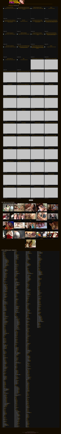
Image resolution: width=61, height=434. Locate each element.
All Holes (4, 257)
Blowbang (4, 331)
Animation (4, 279)
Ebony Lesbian (16, 257)
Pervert (26, 332)
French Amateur (16, 306)
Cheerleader (4, 363)
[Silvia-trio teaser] (51, 90)
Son (26, 413)
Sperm (26, 417)
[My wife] (51, 52)
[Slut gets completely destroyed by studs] (37, 180)
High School (15, 359)
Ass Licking (4, 294)
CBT (3, 349)
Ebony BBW (15, 256)
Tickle (38, 280)
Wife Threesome (39, 320)
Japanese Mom (16, 390)
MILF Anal (27, 263)
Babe (3, 305)
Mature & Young (28, 275)
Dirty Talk (4, 417)
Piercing (27, 336)
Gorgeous (15, 337)
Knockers (15, 401)
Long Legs (27, 257)
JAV (14, 384)
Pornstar (27, 344)
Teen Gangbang (39, 272)
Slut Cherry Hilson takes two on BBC (51, 135)
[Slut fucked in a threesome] (10, 52)
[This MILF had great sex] (10, 39)
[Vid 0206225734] (10, 90)
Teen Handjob (39, 273)
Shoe (26, 392)
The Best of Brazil (9, 148)
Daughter (4, 412)
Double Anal (4, 423)
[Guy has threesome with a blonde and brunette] (10, 26)
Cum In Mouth (4, 397)
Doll (3, 420)
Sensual (27, 387)
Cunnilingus (4, 406)
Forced (15, 301)
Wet (37, 311)
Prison (26, 347)
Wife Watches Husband (40, 321)
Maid (26, 267)
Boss (3, 336)
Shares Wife (27, 390)
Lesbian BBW (15, 412)
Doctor (3, 418)
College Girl (4, 376)
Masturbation (27, 272)
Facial (15, 272)
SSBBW (27, 379)
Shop (26, 393)
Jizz (14, 396)
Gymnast (15, 344)
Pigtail (26, 337)
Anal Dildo (4, 272)
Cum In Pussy (4, 398)
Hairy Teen (15, 350)
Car (3, 354)
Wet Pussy (38, 312)
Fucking (15, 311)
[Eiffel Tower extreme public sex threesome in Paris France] (10, 116)
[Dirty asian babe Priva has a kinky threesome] (23, 193)
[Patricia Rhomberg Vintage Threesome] (23, 13)
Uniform (38, 299)
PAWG (26, 316)
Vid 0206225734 (10, 84)
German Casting (16, 320)
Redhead (27, 365)
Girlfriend (15, 332)
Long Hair (27, 256)
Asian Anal (4, 285)
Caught (3, 359)
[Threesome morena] (37, 129)
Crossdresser (4, 390)
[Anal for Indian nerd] (10, 64)
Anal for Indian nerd (10, 58)
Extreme (15, 269)
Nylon (26, 304)
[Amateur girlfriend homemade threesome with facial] (10, 103)
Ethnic (15, 263)
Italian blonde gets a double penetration (51, 58)
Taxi (37, 267)
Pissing (26, 338)
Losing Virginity (27, 259)
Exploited (15, 268)
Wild (37, 322)
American (4, 267)
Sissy (26, 398)
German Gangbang (16, 322)
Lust (26, 261)
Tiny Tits (38, 283)
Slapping (27, 401)
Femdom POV (16, 285)
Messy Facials (27, 280)
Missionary (27, 284)
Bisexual (4, 326)
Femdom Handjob (16, 284)
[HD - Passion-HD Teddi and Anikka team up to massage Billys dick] (37, 154)
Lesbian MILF (15, 420)
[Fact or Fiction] (23, 129)
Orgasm (27, 312)
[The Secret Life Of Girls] (10, 13)
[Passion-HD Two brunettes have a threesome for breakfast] (10, 180)
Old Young (27, 309)
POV (26, 317)
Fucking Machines (16, 312)
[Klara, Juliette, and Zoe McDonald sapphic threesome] (23, 52)
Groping (15, 341)
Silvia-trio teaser (51, 84)
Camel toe (4, 352)
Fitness (15, 295)
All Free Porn (11, 5)
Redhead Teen (27, 366)
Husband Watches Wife (17, 374)
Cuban (3, 391)
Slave (26, 402)
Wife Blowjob (38, 316)
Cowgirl (4, 386)
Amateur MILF (4, 263)
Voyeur (38, 307)
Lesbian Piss (15, 425)
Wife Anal (38, 315)
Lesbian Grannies (16, 417)
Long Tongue (27, 258)
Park (26, 325)
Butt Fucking (4, 348)
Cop (3, 380)
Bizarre (3, 328)
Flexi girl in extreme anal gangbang (10, 135)
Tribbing (38, 291)
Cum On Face (4, 401)
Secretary (27, 384)
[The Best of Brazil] (10, 154)
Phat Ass (27, 334)
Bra (3, 337)
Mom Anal (27, 288)
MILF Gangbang (28, 264)
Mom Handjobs (27, 290)
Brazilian (4, 338)
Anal (3, 268)
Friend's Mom (15, 310)
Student (38, 257)
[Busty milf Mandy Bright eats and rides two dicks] (51, 77)
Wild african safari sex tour (10, 161)
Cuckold (4, 392)
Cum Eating (4, 395)
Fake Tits (15, 274)
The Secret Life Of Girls (10, 7)
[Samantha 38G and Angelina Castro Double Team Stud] (37, 77)
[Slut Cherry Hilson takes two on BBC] (51, 141)
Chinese (4, 364)
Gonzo (15, 336)
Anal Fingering (4, 273)
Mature (26, 274)
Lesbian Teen (27, 252)
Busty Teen (4, 347)
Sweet (38, 261)
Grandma (15, 339)
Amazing (4, 266)
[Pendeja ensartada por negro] (37, 13)
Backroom (4, 307)
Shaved (27, 391)
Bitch (3, 327)
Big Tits (3, 323)
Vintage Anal (38, 304)
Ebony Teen (15, 259)
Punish (26, 353)
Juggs (15, 397)
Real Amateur (27, 363)
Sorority (27, 414)
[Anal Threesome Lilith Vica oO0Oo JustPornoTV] (37, 26)
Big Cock (4, 320)
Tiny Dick (38, 282)
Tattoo (38, 266)
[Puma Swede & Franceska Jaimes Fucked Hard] (23, 77)
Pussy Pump (27, 359)
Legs (14, 409)
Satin (26, 380)
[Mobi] (23, 64)
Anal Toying (4, 277)
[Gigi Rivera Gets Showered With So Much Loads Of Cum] (51, 129)
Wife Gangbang (39, 317)
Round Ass (27, 375)
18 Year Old (4, 251)
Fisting (15, 294)
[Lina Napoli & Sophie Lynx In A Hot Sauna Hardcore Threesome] (37, 64)
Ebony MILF (15, 258)
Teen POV (38, 275)
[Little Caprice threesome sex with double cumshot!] (37, 141)
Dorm (3, 422)
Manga (26, 269)
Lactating (15, 403)
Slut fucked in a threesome (10, 45)
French (15, 305)
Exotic (15, 267)
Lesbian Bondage (16, 414)
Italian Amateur (16, 380)
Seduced (27, 385)
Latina (15, 406)
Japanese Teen (16, 392)
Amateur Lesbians (5, 262)
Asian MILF (4, 290)
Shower (27, 395)
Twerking (38, 294)
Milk (26, 282)
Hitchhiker (15, 360)
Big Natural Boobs (5, 321)
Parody (26, 326)
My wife (51, 45)
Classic (3, 369)
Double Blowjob (5, 424)
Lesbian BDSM (16, 413)
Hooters (15, 364)
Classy (3, 371)
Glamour (15, 333)
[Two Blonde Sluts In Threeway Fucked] (51, 167)
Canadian (4, 353)
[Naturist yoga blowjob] (51, 180)
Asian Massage (4, 291)
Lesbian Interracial (16, 419)
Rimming (27, 370)
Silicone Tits (27, 397)
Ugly (37, 295)
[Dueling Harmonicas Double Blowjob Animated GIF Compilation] (51, 39)
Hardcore (15, 355)
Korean (15, 402)
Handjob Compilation (16, 352)
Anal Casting (4, 269)
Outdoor (27, 315)
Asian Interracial (5, 288)
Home (15, 361)
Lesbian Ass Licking (16, 411)
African (3, 256)
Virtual (38, 305)
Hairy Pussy (15, 349)
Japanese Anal (16, 387)
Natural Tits (27, 296)
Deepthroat (4, 413)
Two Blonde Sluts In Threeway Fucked (51, 161)
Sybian (38, 263)
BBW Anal (4, 301)
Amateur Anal (4, 259)
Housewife (15, 370)
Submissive (38, 258)
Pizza (26, 339)
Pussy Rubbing (27, 360)
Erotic (15, 261)
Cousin (3, 385)
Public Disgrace (27, 350)
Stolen (26, 425)
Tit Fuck (38, 284)
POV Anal (27, 318)
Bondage (4, 334)
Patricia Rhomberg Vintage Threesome (23, 7)
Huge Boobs (15, 371)
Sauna (26, 381)
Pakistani (27, 322)
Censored (4, 361)
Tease (38, 269)
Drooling (15, 251)
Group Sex (15, 342)
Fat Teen (15, 280)
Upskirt (38, 300)
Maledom (27, 268)
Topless (38, 290)
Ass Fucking (4, 293)
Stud (37, 256)
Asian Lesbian (4, 289)
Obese (26, 306)
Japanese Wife (16, 393)
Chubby (4, 366)
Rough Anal (27, 374)
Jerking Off (15, 395)
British (3, 339)
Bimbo (3, 325)
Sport (26, 419)
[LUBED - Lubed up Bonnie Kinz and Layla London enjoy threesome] (37, 116)
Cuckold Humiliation (5, 393)
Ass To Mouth (4, 296)
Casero (51, 7)
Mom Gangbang (28, 289)
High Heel (15, 358)
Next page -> (31, 200)
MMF (26, 266)
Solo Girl (27, 411)
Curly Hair (4, 408)
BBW (3, 300)
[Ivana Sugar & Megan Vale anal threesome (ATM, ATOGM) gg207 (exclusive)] (37, 52)
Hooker (15, 363)
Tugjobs (38, 293)
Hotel (14, 368)
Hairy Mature (15, 348)
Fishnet (15, 293)
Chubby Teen (4, 368)
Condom (4, 379)
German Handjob (16, 323)
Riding (26, 369)
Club (3, 374)
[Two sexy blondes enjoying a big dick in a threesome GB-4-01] (23, 154)
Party (26, 327)
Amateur (4, 258)
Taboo (38, 264)
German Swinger (16, 327)
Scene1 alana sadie (51, 148)
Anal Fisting (4, 274)
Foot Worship (15, 299)
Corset (3, 381)
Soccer (26, 408)
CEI (3, 350)
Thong (38, 277)
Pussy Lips (27, 358)
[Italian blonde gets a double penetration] (51, 64)
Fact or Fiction (24, 122)
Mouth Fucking (27, 294)
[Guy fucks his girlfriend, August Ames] (37, 103)
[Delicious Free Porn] (17, 2)
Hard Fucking (15, 354)
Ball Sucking (4, 309)
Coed (3, 375)
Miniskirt (27, 283)
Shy (26, 396)
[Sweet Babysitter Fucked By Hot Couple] (23, 141)
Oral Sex (27, 311)
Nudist (26, 301)
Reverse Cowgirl (28, 368)
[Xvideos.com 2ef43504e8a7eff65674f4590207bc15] (23, 116)
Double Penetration (5, 425)
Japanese (15, 386)
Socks (26, 409)
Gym (14, 343)
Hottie (15, 369)
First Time (15, 291)
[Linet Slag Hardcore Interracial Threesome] (23, 180)
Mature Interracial (28, 279)
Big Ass (3, 317)
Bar (3, 311)
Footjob (15, 300)
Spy (26, 420)
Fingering (15, 290)
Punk (26, 354)
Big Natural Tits (4, 322)
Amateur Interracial (5, 261)
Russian (27, 376)
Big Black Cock (4, 318)
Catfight (4, 358)
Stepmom (27, 423)
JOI (14, 385)
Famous (15, 275)
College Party (4, 377)
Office (26, 307)
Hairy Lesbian (16, 347)
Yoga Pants (38, 326)
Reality (26, 364)
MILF (26, 262)
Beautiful (4, 315)
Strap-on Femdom (39, 252)
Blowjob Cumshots (5, 333)
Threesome (38, 278)
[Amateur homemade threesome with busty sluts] (37, 90)
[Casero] (51, 13)
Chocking (4, 365)
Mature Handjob (28, 278)
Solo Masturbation (28, 412)
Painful (26, 320)
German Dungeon (16, 321)
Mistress (27, 285)
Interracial (15, 377)
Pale (26, 323)
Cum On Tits (4, 402)
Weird (38, 310)
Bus (3, 343)
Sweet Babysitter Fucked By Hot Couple (23, 135)
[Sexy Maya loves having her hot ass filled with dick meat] (10, 77)
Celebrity (4, 360)
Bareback (4, 312)
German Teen (15, 328)
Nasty (26, 295)
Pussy (26, 355)
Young (38, 327)
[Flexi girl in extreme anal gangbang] (10, 141)
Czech (3, 409)
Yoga (37, 325)
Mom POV (27, 291)
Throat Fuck (38, 279)
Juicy (14, 398)
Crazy (3, 387)
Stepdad (27, 422)
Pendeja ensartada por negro (37, 7)
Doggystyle (4, 419)
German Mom (15, 326)
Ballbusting (4, 310)
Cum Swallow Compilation (6, 403)
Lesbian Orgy (15, 424)
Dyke (14, 253)
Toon (37, 289)
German (15, 318)
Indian (15, 375)
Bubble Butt (4, 341)
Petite (26, 333)
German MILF (15, 325)
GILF (14, 315)
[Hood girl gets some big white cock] (10, 129)
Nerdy (26, 299)
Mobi (23, 58)
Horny (15, 365)
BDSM (3, 304)
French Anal (15, 307)
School (26, 382)
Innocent (15, 376)
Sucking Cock (39, 259)
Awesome (4, 299)
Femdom (15, 283)
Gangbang (15, 317)
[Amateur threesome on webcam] (37, 39)
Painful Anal (27, 321)
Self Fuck (27, 386)
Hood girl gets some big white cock (10, 122)
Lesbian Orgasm (16, 423)
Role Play (27, 371)
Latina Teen (15, 407)
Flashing (15, 296)
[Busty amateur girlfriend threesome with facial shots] (51, 103)
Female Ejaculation (16, 282)
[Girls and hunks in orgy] (37, 193)
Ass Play (4, 295)
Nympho (27, 305)
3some (3, 253)
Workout (38, 323)
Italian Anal (15, 381)
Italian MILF (15, 382)
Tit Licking (38, 285)
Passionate (27, 328)
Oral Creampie (27, 310)
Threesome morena (37, 122)
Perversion (27, 331)
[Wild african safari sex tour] (10, 167)
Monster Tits (27, 293)
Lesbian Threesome (28, 253)
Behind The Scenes (5, 316)
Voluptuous (38, 306)
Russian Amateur (28, 377)
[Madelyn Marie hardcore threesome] (51, 116)
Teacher (38, 268)
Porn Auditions (27, 343)
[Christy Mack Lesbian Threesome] (23, 103)
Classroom (4, 370)
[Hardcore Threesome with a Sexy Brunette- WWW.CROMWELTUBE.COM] (51, 26)
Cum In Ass (4, 396)
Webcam (38, 309)
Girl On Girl (15, 331)
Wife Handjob (38, 318)
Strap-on (38, 251)
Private (26, 348)
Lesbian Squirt (27, 251)
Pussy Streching (28, 361)
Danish (3, 411)
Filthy (14, 288)
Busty (3, 344)
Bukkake (4, 342)
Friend (15, 309)
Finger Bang (15, 289)
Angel (3, 278)
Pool (26, 342)
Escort (15, 262)
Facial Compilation (16, 273)
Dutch (15, 252)
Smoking (27, 406)
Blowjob (4, 332)
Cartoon (4, 355)
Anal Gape (4, 275)
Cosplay (4, 382)
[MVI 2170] (23, 26)
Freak (15, 304)
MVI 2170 (23, 20)
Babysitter (4, 306)
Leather (15, 408)
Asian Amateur (4, 284)
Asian (3, 283)
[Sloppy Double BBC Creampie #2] (10, 193)
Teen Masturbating (39, 274)
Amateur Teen (4, 264)
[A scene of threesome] (37, 167)
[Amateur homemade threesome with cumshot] (51, 193)
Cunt (3, 407)
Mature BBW (27, 277)
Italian (15, 379)
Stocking (27, 424)
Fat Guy (15, 278)
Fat (14, 277)
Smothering (27, 407)
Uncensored (38, 296)
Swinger (38, 262)
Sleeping (27, 403)
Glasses (15, 334)
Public (26, 349)
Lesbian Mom (15, 422)
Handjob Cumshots (16, 353)
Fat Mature (15, 279)
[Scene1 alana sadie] (51, 154)
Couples (4, 384)
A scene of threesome (37, 161)
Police (26, 341)
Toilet (37, 288)
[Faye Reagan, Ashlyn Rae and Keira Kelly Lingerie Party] (23, 167)
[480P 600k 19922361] (23, 39)
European (15, 264)
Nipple (26, 300)
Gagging (15, 316)
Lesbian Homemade (16, 418)
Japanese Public (16, 391)
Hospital (15, 366)
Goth (14, 338)
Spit (26, 418)
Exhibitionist (15, 266)
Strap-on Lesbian (39, 253)
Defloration (4, 414)
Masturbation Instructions (29, 273)
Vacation (38, 301)
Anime (3, 280)
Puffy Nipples (27, 352)
